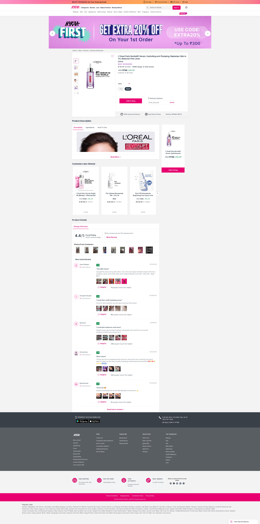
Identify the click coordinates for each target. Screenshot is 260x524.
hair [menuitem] (85, 12)
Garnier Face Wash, (153, 511)
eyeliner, (138, 507)
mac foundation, (137, 509)
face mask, (55, 507)
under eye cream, (55, 509)
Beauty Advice (117, 7)
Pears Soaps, (134, 513)
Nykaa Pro (146, 449)
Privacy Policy (150, 496)
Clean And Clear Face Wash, (103, 513)
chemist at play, (203, 507)
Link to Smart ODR (78, 465)
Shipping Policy (124, 496)
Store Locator (100, 443)
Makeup (168, 438)
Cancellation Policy (137, 496)
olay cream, (34, 509)
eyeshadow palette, (184, 507)
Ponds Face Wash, (196, 511)
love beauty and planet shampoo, (123, 507)
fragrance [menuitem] (145, 12)
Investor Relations (78, 462)
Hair (167, 443)
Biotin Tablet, (46, 513)
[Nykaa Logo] (75, 7)
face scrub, (88, 511)
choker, (146, 509)
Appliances (169, 449)
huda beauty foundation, (202, 509)
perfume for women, (80, 507)
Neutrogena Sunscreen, (122, 513)
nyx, (36, 511)
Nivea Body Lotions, (222, 511)
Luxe (167, 462)
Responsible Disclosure (80, 459)
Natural (168, 460)
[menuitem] (183, 13)
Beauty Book (123, 438)
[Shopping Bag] (186, 7)
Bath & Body (169, 446)
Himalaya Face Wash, (139, 511)
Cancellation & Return (102, 446)
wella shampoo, (188, 509)
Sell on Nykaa (100, 451)
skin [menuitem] (81, 12)
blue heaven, (59, 511)
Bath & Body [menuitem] (102, 12)
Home (75, 50)
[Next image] (78, 93)
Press (75, 448)
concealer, (47, 507)
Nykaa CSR (76, 454)
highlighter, (32, 507)
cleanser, (194, 507)
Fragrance (169, 457)
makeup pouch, (164, 509)
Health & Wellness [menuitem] (130, 12)
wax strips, (65, 509)
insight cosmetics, (98, 509)
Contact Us (99, 438)
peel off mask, (69, 511)
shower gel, (73, 509)
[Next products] (157, 193)
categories (85, 7)
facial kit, (90, 507)
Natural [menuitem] (109, 12)
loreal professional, (221, 507)
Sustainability (77, 456)
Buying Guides (123, 443)
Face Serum (167, 513)
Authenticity (76, 445)
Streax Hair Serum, (209, 511)
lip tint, (45, 509)
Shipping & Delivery (102, 449)
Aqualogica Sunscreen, (59, 513)
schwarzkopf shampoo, (46, 511)
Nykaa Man (146, 443)
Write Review (111, 237)
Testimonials (77, 451)
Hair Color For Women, (167, 511)
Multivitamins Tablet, (125, 511)
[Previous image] (75, 93)
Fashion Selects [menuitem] (155, 12)
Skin (80, 50)
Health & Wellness (171, 454)
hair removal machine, (124, 509)
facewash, (30, 511)
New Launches (147, 440)
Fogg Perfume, (89, 513)
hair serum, (40, 507)
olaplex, (172, 509)
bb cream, (97, 507)
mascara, (212, 507)
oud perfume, (153, 509)
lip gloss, (69, 507)
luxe (97, 7)
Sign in (176, 7)
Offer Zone (146, 438)
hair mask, (145, 507)
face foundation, (110, 509)
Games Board (123, 440)
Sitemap (145, 451)
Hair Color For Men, (145, 513)
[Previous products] (73, 193)
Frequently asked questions (104, 440)
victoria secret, (106, 507)
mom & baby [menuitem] (118, 12)
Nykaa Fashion (105, 7)
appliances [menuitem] (92, 12)
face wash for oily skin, (157, 507)
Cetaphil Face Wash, (99, 511)
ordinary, (169, 507)
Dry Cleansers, (157, 513)
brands (92, 7)
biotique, (63, 507)
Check (172, 102)
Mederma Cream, (112, 511)
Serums (86, 50)
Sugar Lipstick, (36, 513)
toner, (174, 507)
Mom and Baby (170, 451)
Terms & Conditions (112, 496)
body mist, (179, 509)
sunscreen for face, (84, 509)
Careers (75, 443)
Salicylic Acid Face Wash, (75, 513)
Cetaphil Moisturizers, (182, 511)
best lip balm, (78, 511)
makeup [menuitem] (76, 12)
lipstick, (25, 507)
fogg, (40, 509)
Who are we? (77, 440)
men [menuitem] (139, 12)
